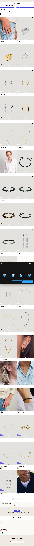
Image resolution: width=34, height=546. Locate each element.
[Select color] (0, 468)
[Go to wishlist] (31, 3)
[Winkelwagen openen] (33, 3)
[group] (32, 16)
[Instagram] (15, 517)
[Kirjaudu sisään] (2, 3)
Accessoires (6, 503)
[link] (17, 3)
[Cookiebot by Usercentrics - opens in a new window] (29, 263)
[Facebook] (13, 517)
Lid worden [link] (17, 510)
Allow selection (17, 281)
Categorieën (2, 503)
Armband (4, 11)
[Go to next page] (21, 499)
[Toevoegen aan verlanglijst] (16, 18)
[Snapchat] (20, 517)
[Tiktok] (18, 517)
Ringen (12, 11)
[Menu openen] (1, 3)
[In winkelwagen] (8, 39)
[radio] (30, 16)
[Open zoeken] (30, 3)
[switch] (13, 276)
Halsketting (8, 11)
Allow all (27, 281)
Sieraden (10, 503)
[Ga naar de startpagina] (17, 3)
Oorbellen (15, 11)
